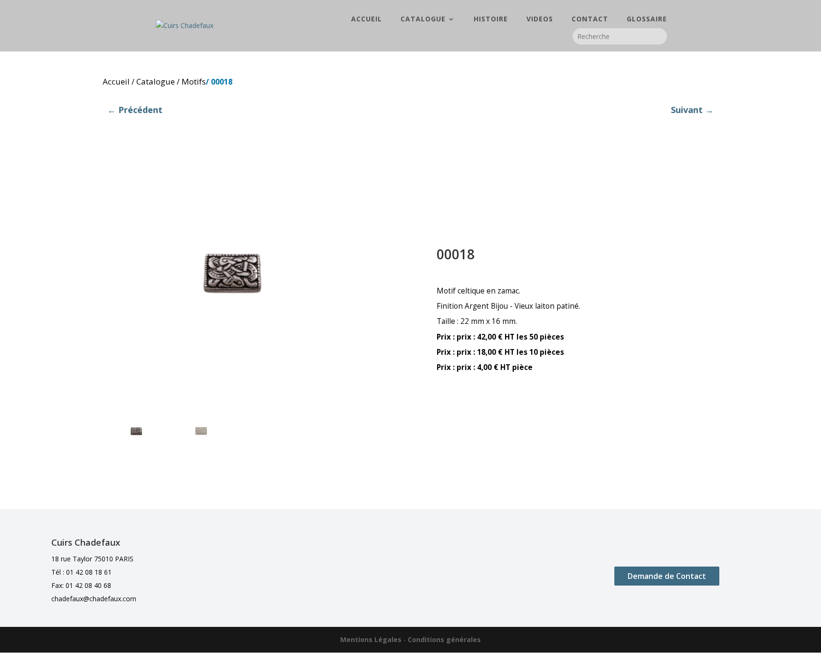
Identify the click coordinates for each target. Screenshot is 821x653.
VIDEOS (539, 19)
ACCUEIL (366, 19)
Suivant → (692, 109)
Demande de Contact (667, 576)
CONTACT (590, 19)
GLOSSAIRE (647, 19)
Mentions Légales (370, 639)
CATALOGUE (423, 19)
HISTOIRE (491, 19)
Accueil (116, 81)
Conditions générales (444, 639)
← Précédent (134, 109)
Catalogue (155, 81)
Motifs (193, 81)
